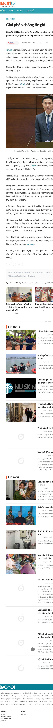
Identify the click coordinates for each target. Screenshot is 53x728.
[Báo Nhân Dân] (40, 410)
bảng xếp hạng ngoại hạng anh (11, 699)
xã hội (22, 84)
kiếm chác (31, 276)
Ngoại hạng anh (26, 696)
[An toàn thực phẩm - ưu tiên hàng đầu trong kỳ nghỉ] (21, 588)
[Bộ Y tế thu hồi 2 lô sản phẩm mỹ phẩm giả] (21, 668)
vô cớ (36, 272)
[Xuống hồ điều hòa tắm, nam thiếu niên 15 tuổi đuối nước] (21, 364)
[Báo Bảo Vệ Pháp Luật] (39, 663)
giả (9, 272)
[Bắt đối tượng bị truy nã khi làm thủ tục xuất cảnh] (21, 515)
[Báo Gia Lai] (42, 641)
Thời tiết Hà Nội (26, 693)
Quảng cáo (3, 720)
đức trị (48, 272)
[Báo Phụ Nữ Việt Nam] (41, 456)
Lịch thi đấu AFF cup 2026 (19, 704)
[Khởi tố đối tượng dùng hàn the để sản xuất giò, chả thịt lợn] (21, 539)
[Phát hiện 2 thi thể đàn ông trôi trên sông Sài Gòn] (21, 436)
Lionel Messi (37, 693)
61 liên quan (49, 386)
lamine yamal (43, 701)
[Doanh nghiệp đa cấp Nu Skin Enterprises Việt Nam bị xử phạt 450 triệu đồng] (21, 388)
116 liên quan (37, 43)
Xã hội (42, 704)
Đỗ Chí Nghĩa (17, 272)
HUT (42, 272)
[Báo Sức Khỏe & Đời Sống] (40, 538)
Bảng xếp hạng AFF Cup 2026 (10, 693)
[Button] (17, 43)
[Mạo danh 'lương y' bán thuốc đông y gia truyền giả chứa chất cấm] (21, 564)
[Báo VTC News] (41, 616)
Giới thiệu (3, 714)
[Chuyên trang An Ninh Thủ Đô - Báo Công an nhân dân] (39, 386)
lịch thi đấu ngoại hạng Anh (10, 696)
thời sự (37, 699)
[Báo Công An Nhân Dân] (10, 314)
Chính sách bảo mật (5, 718)
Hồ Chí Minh (33, 701)
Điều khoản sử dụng (5, 716)
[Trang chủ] (7, 4)
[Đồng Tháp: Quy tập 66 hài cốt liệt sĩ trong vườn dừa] (21, 340)
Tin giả (9, 50)
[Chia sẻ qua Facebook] (8, 264)
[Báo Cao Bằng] (41, 583)
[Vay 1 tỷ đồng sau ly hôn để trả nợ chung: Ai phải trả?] (21, 461)
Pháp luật (10, 19)
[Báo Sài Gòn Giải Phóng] (40, 431)
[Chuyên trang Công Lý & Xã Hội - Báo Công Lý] (39, 510)
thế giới (33, 166)
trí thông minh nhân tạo (19, 701)
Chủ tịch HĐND (33, 704)
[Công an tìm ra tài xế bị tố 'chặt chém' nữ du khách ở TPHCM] (21, 490)
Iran (45, 693)
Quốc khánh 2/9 (38, 696)
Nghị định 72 (28, 272)
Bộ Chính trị (5, 704)
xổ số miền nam (28, 699)
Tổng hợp (23, 714)
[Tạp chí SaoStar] (37, 310)
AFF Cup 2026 (5, 701)
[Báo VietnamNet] (11, 43)
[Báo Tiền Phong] (40, 488)
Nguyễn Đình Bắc (47, 699)
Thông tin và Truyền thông (17, 276)
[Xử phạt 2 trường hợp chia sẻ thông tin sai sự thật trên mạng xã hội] (19, 294)
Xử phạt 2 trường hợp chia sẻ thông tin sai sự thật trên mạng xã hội (19, 307)
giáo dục (30, 244)
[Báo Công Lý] (40, 362)
